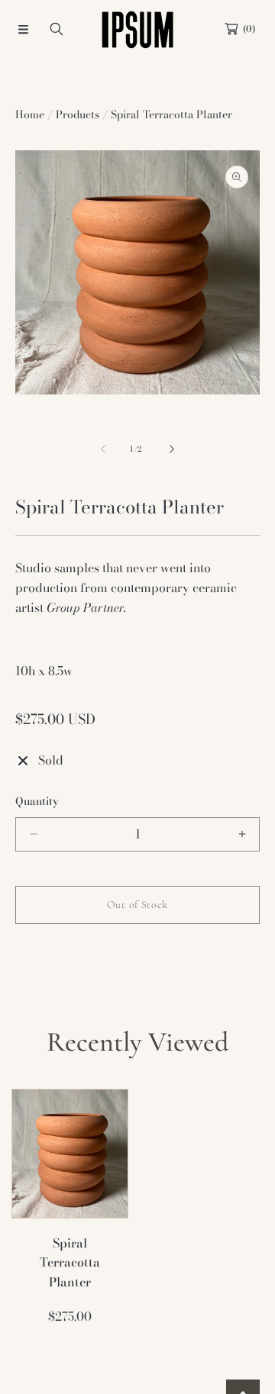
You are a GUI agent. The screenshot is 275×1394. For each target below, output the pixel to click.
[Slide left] (104, 449)
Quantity (37, 802)
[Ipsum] (137, 29)
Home (29, 114)
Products (77, 114)
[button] (23, 29)
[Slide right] (171, 449)
